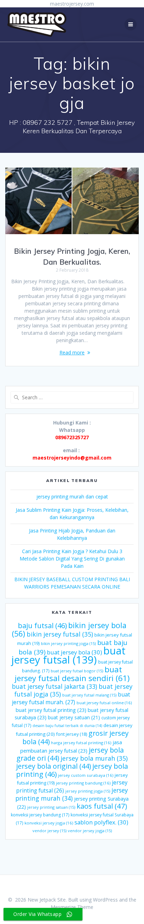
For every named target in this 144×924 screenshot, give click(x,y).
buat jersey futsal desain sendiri (72, 674)
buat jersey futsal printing (51, 709)
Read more (72, 352)
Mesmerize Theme (72, 907)
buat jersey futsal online (104, 702)
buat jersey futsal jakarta (54, 686)
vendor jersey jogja (90, 830)
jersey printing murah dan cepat (72, 496)
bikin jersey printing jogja (68, 643)
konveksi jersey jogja (48, 823)
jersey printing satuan (51, 807)
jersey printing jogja (87, 791)
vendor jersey (49, 830)
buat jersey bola (74, 652)
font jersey (71, 734)
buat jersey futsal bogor (77, 670)
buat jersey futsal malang (89, 695)
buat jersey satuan (74, 717)
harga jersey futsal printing (81, 742)
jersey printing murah (71, 794)
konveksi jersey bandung (40, 815)
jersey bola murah (94, 758)
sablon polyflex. (101, 822)
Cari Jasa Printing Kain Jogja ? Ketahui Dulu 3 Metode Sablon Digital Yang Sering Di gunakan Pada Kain (72, 558)
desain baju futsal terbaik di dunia (67, 725)
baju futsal (42, 625)
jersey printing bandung (83, 783)
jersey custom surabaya (85, 775)
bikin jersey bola (69, 629)
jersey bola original (53, 766)
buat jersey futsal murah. (71, 698)
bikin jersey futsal (60, 634)
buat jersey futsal (68, 655)
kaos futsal (102, 806)
